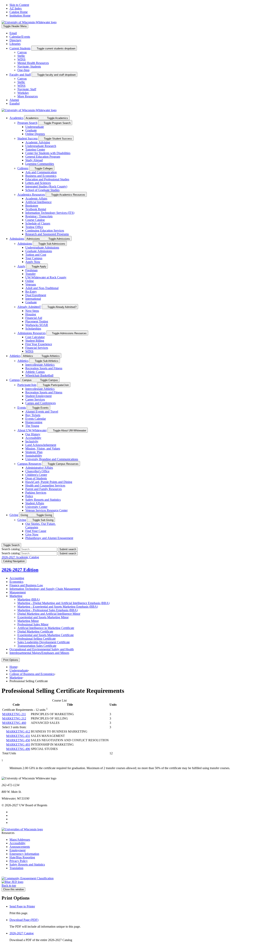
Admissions (16, 238)
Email (13, 33)
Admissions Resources (31, 333)
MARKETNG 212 (14, 718)
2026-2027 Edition (20, 569)
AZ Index (15, 8)
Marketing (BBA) (28, 599)
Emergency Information (24, 853)
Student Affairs (34, 503)
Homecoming (33, 422)
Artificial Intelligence (38, 202)
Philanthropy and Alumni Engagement (49, 538)
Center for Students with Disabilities (47, 153)
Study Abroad (34, 160)
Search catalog (11, 549)
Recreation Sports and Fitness (43, 368)
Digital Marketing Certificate (35, 631)
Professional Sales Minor (32, 624)
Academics (16, 118)
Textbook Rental (35, 209)
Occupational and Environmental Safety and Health (41, 649)
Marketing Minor (28, 620)
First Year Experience (38, 344)
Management (17, 592)
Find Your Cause (35, 531)
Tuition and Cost (35, 254)
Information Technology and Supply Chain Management (44, 588)
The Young (32, 425)
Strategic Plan (33, 452)
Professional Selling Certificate (36, 638)
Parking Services (35, 492)
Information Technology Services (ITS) (49, 212)
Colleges (22, 168)
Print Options (10, 659)
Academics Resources (31, 194)
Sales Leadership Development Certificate (43, 642)
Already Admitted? (29, 306)
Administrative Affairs (39, 467)
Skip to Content (19, 5)
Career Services (35, 399)
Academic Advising (37, 142)
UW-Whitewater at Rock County (45, 277)
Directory (15, 40)
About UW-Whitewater (32, 430)
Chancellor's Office (37, 471)
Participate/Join (26, 385)
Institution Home (19, 15)
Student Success (27, 138)
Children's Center (36, 474)
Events (21, 407)
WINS (21, 59)
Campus (14, 380)
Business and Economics (40, 175)
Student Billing (34, 340)
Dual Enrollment (35, 295)
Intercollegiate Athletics (40, 364)
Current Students (19, 48)
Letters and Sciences (38, 183)
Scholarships (33, 328)
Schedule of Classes (37, 223)
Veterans (30, 284)
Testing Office (34, 227)
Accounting (16, 578)
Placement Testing (36, 321)
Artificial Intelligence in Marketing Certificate (45, 628)
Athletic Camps (35, 371)
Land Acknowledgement (40, 445)
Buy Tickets (32, 415)
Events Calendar (35, 418)
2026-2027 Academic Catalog (20, 557)
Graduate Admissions (38, 251)
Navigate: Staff (26, 89)
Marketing (15, 596)
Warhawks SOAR (36, 325)
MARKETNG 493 (18, 744)
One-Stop (23, 70)
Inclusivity (31, 441)
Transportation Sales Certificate (36, 645)
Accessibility (33, 437)
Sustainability (33, 455)
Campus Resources (29, 463)
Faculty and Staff (20, 74)
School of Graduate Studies (42, 190)
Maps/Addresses (19, 839)
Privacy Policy (18, 861)
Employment (17, 850)
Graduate (31, 130)
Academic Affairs (36, 198)
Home (13, 667)
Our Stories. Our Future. (40, 525)
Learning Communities (39, 163)
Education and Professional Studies (47, 179)
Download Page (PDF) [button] (23, 919)
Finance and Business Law (26, 585)
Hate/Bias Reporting (22, 857)
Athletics (15, 355)
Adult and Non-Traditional (42, 288)
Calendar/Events (19, 36)
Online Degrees (35, 134)
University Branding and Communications (51, 459)
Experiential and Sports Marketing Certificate (45, 635)
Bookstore (31, 205)
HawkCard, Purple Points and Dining (48, 482)
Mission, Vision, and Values (42, 448)
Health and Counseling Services (45, 485)
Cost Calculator (35, 337)
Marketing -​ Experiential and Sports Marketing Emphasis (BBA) (57, 606)
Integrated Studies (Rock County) (46, 186)
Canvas (22, 52)
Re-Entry (31, 291)
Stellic (21, 56)
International (33, 298)
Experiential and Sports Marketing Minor (43, 617)
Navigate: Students (29, 66)
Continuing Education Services (44, 230)
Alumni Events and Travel (41, 411)
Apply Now (32, 261)
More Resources (27, 96)
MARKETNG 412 (18, 731)
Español (14, 103)
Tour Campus (33, 258)
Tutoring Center (35, 149)
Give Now (32, 534)
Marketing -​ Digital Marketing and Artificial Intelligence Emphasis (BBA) (63, 603)
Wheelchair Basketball (39, 375)
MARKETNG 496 (18, 749)
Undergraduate (34, 126)
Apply (21, 266)
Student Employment (38, 396)
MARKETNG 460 (14, 722)
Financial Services (36, 347)
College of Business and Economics (31, 674)
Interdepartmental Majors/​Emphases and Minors (39, 653)
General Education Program (42, 156)
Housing (30, 314)
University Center (36, 506)
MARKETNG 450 (18, 740)
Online (29, 281)
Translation (16, 868)
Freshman (31, 270)
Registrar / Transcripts (39, 216)
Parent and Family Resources (43, 489)
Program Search (27, 122)
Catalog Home (18, 12)
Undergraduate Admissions (42, 247)
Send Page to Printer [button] (22, 906)
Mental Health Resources (33, 63)
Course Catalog (35, 220)
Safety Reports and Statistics (43, 499)
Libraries (15, 43)
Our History (32, 434)
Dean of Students (36, 478)
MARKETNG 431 (18, 736)
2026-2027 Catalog (21, 933)
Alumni (14, 100)
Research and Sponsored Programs (47, 234)
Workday (23, 92)
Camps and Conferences (40, 403)
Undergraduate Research (40, 146)
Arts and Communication (41, 172)
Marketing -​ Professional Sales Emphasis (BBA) (47, 610)
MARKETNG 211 (14, 714)
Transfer (30, 273)
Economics (16, 581)
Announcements (19, 846)
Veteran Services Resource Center (46, 510)
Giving (13, 515)
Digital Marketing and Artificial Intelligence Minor (48, 613)
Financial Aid (33, 318)
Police (29, 496)
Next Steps (32, 310)
